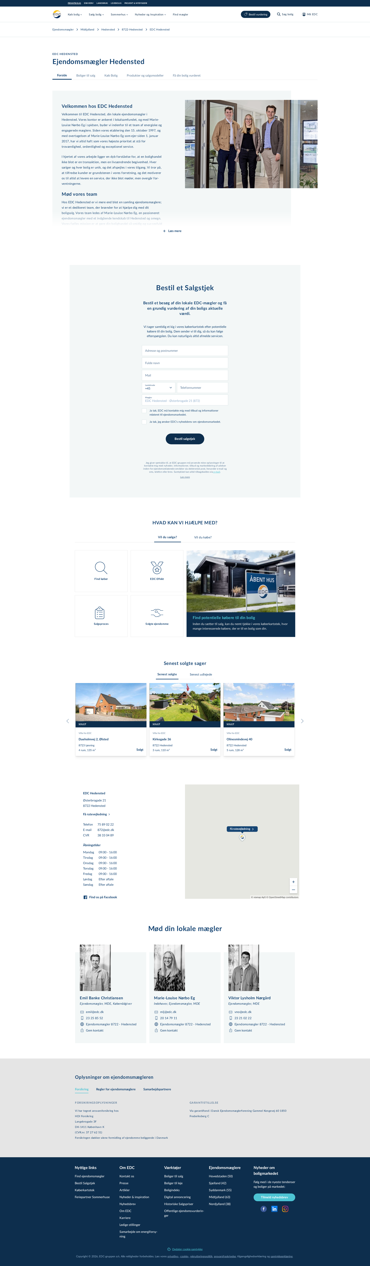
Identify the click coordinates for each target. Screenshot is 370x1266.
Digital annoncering (177, 1197)
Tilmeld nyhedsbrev (274, 1197)
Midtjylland (87, 29)
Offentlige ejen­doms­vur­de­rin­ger (184, 1213)
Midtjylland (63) (219, 1197)
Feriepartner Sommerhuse (92, 1197)
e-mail (216, 471)
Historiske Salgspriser (178, 1204)
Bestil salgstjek (185, 438)
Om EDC (125, 1211)
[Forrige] (68, 721)
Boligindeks (172, 1190)
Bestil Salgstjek (85, 1183)
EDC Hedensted (160, 29)
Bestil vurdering (258, 14)
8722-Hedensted (132, 29)
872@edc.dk (106, 830)
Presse (123, 1183)
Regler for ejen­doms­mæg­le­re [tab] (116, 1089)
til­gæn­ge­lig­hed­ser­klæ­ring (251, 1256)
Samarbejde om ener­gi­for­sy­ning (138, 1234)
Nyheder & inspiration (134, 1197)
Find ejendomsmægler (89, 1176)
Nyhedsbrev (127, 1204)
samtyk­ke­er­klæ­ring (282, 1256)
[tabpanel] (185, 593)
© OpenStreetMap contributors (282, 897)
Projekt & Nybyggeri (135, 3)
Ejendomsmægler (63, 29)
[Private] (57, 14)
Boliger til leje (173, 1183)
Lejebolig (116, 3)
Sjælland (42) (217, 1183)
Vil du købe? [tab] (203, 537)
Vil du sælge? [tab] (167, 537)
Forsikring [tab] (81, 1089)
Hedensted (108, 29)
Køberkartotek (84, 1190)
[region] (242, 841)
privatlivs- (173, 1256)
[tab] (167, 674)
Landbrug (102, 3)
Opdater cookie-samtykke (187, 1249)
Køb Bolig (111, 75)
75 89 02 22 (106, 824)
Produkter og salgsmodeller (145, 75)
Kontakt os (126, 1176)
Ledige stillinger (129, 1224)
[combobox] (185, 350)
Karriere (124, 1218)
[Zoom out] (293, 889)
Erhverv (88, 3)
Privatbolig (74, 3)
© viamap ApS (258, 897)
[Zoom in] (293, 882)
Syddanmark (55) (220, 1190)
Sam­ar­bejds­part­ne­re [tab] (157, 1089)
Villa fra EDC (85, 733)
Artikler (124, 1190)
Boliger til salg (85, 75)
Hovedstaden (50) (221, 1176)
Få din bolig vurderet (187, 75)
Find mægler (180, 14)
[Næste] (301, 721)
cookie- (184, 1256)
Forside (62, 75)
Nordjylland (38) (219, 1204)
